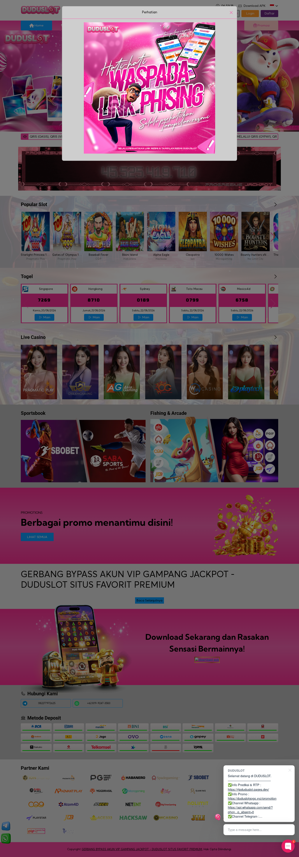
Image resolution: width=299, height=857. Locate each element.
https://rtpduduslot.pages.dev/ (248, 789)
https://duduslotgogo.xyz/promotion (252, 798)
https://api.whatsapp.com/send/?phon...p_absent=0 (250, 809)
